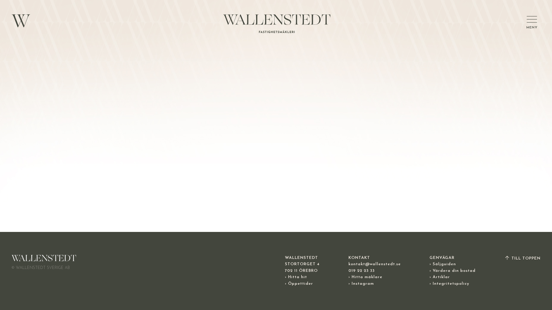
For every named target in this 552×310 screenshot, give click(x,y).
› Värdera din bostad (453, 271)
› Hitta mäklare (365, 277)
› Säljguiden (443, 264)
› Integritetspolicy (449, 284)
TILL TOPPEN (525, 258)
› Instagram (361, 284)
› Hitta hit (296, 277)
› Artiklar (440, 277)
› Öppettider (299, 284)
